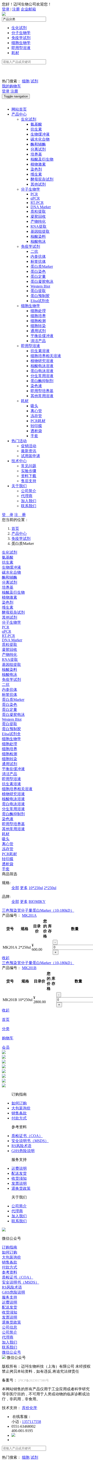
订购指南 (9, 1247)
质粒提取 (38, 211)
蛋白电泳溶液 (42, 371)
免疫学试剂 (21, 38)
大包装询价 (21, 1108)
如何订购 (19, 1103)
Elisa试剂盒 (40, 301)
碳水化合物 (40, 139)
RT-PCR (37, 203)
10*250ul (36, 888)
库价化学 (29, 1408)
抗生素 (36, 129)
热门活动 (19, 441)
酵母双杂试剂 (42, 179)
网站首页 (19, 109)
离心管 (36, 411)
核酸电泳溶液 (42, 366)
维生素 (36, 174)
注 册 (20, 515)
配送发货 (19, 1173)
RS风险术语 (21, 1146)
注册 (16, 9)
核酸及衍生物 (42, 159)
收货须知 (19, 1178)
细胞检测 (38, 321)
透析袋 (36, 431)
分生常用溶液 (42, 376)
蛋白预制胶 (40, 296)
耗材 (15, 53)
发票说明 (19, 1183)
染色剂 (36, 169)
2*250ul (50, 888)
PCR (34, 194)
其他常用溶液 (42, 396)
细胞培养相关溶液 (46, 356)
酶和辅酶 (38, 144)
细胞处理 (38, 311)
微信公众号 (11, 1352)
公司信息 (9, 1327)
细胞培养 (38, 316)
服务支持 (9, 1297)
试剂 (34, 81)
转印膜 (36, 426)
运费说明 (19, 1168)
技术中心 (19, 461)
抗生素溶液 (40, 351)
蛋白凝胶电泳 (42, 281)
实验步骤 (28, 471)
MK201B (29, 968)
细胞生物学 (21, 43)
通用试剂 (38, 331)
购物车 (7, 1038)
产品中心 (19, 114)
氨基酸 (36, 124)
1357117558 (31, 1422)
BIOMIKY (37, 902)
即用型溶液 (21, 48)
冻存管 (36, 416)
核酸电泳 (38, 241)
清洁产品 (38, 341)
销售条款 (19, 1113)
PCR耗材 (38, 421)
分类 (6, 1029)
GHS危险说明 (23, 1151)
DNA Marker (41, 207)
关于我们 (19, 486)
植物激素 (38, 164)
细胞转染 (38, 326)
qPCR (35, 198)
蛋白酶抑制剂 (42, 381)
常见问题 (28, 466)
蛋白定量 (38, 276)
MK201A (29, 915)
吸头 (34, 406)
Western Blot (40, 286)
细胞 (26, 81)
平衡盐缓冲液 (42, 336)
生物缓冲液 (40, 134)
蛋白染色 (38, 271)
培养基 (36, 154)
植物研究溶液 (42, 361)
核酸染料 (38, 236)
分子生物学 (21, 33)
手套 (34, 436)
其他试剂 (38, 184)
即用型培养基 (42, 391)
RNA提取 (38, 226)
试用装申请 (30, 456)
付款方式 (19, 1118)
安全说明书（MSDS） (30, 1141)
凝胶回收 (38, 216)
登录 (6, 9)
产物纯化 (38, 221)
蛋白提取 (38, 291)
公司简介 (28, 491)
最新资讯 (28, 451)
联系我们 (28, 506)
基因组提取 (40, 231)
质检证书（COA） (27, 1136)
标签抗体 (38, 261)
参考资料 (9, 1272)
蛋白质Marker (42, 266)
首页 (6, 1019)
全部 (15, 888)
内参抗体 (38, 256)
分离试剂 (38, 149)
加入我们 (28, 501)
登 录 (7, 515)
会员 (6, 1047)
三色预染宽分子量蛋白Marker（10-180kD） (38, 910)
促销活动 (28, 446)
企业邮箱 (28, 9)
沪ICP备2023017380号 (33, 1380)
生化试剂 (19, 28)
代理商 (26, 496)
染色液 (36, 386)
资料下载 (28, 476)
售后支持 (28, 481)
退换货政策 (21, 1188)
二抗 (34, 251)
